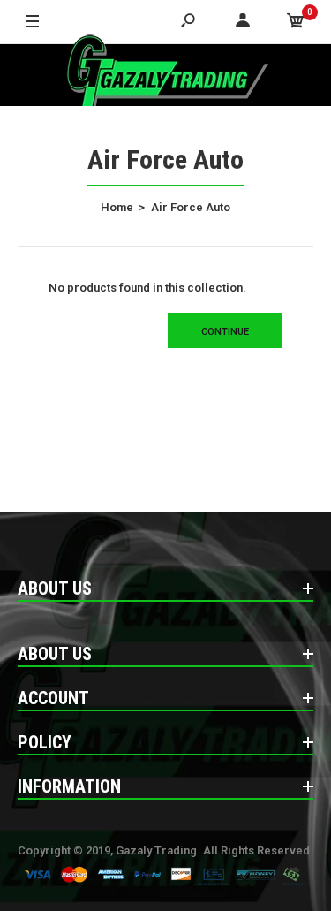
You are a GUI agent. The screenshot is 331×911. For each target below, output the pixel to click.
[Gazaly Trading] (166, 75)
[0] (296, 22)
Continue (225, 332)
